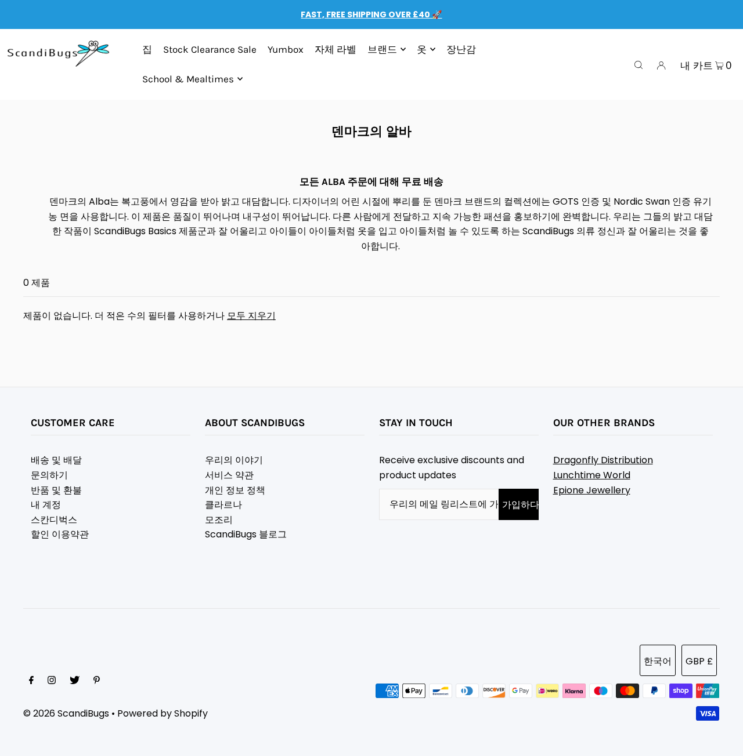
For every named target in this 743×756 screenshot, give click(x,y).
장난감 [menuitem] (461, 49)
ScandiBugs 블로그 (246, 534)
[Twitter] (75, 681)
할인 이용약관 (60, 534)
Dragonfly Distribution (603, 460)
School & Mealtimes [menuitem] (188, 79)
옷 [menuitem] (422, 49)
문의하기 (49, 475)
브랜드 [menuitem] (382, 49)
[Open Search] (638, 64)
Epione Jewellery (591, 490)
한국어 (658, 661)
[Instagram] (52, 681)
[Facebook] (31, 681)
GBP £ (699, 661)
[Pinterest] (96, 681)
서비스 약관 (229, 475)
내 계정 (46, 504)
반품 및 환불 (56, 490)
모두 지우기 (251, 315)
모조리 (219, 519)
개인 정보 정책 (235, 490)
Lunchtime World (591, 475)
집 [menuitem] (147, 49)
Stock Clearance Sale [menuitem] (210, 49)
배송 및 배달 (56, 460)
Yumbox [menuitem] (286, 49)
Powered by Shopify (162, 713)
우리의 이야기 (234, 460)
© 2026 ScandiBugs (66, 713)
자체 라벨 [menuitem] (335, 49)
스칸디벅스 (54, 519)
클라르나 (223, 504)
